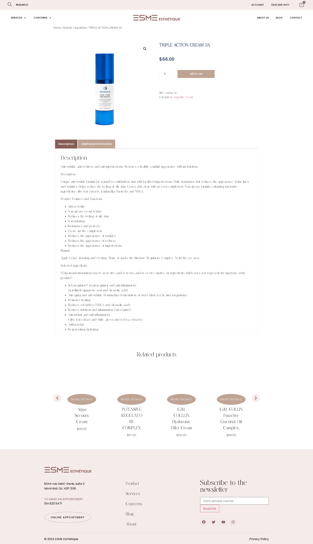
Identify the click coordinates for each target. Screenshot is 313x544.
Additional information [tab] (96, 144)
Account (257, 5)
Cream (189, 97)
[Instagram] (233, 522)
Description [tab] (66, 144)
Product (132, 484)
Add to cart (196, 74)
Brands (67, 27)
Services (16, 17)
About (131, 524)
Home (57, 27)
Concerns (40, 17)
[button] (145, 48)
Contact (296, 17)
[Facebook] (203, 522)
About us (263, 17)
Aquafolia (80, 27)
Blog (279, 17)
